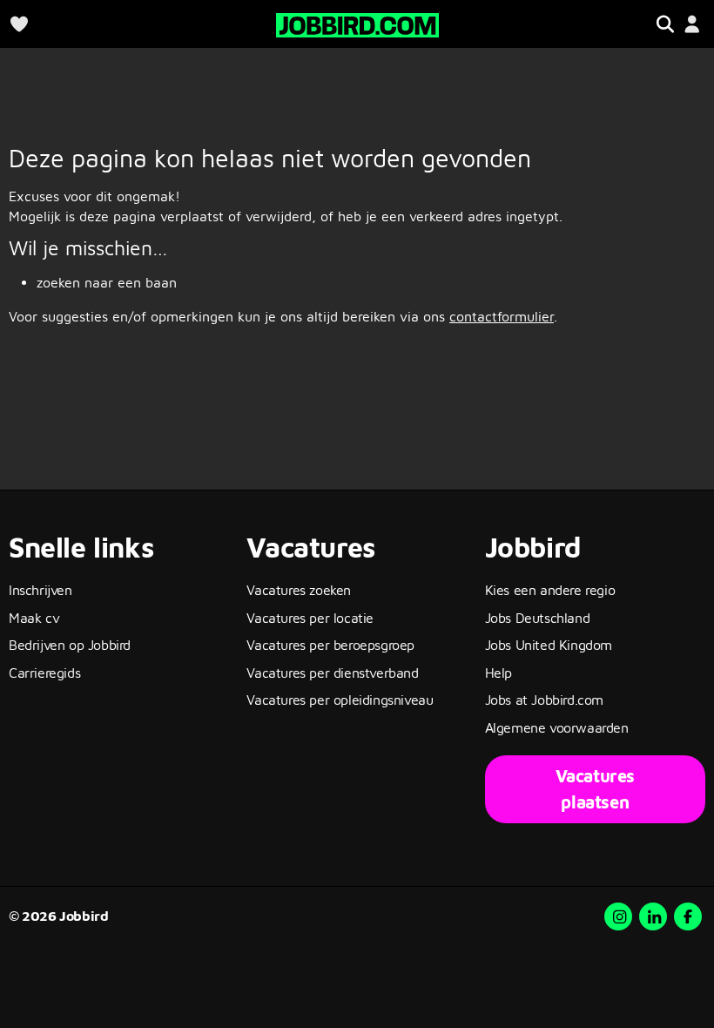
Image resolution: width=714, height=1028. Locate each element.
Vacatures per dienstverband (332, 672)
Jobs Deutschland (537, 618)
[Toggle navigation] (664, 24)
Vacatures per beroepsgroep (330, 645)
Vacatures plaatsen (595, 789)
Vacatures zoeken (298, 590)
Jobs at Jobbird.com (544, 699)
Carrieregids (44, 672)
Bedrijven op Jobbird (70, 645)
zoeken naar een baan (107, 282)
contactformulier (501, 316)
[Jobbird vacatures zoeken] (357, 23)
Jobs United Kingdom (548, 645)
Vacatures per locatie (310, 618)
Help (498, 672)
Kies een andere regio (550, 590)
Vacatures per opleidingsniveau (339, 699)
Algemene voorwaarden (557, 727)
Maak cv (34, 618)
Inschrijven (40, 590)
